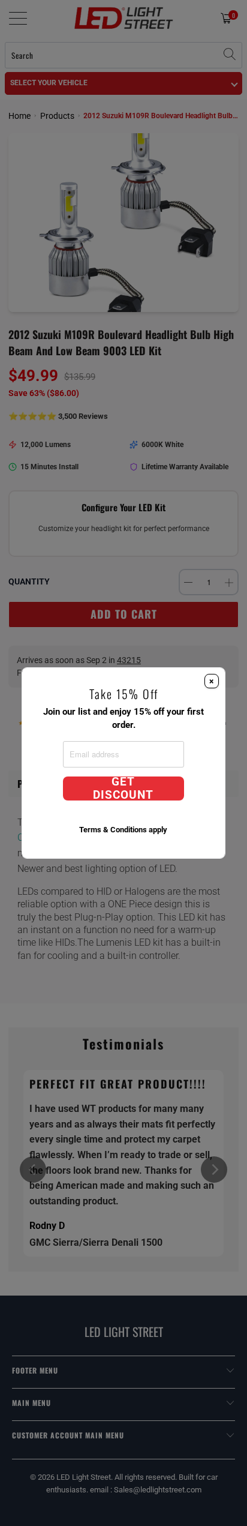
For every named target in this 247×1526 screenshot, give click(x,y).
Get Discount (123, 789)
